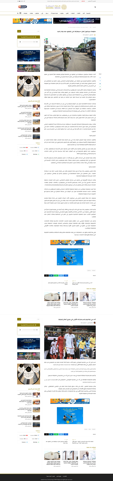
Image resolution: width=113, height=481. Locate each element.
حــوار (47, 13)
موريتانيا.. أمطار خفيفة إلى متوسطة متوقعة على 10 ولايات (25, 135)
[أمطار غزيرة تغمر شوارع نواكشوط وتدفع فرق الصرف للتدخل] (36, 129)
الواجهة (93, 270)
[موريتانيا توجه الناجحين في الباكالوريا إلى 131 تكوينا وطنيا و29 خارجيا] (36, 114)
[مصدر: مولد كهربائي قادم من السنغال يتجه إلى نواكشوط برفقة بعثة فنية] (36, 121)
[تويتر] (100, 80)
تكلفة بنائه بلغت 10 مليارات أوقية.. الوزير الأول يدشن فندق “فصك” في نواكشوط (82, 442)
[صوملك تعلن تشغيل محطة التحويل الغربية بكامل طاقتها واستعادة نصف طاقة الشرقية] (52, 296)
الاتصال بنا (65, 476)
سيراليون (89, 270)
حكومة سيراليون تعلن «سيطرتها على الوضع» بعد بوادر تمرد (57, 442)
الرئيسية (88, 13)
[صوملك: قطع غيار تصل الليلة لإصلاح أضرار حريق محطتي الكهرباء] (36, 106)
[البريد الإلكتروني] (100, 89)
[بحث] (18, 13)
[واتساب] (100, 86)
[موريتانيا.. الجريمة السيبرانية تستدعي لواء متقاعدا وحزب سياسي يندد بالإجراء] (88, 296)
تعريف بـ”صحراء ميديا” (50, 476)
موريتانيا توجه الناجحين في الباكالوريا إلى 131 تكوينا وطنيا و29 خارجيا (25, 114)
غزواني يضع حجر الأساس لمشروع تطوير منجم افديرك (58, 283)
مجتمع (37, 13)
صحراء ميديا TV (54, 13)
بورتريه (61, 13)
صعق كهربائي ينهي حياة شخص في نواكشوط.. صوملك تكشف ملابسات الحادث (70, 304)
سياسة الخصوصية (44, 479)
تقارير (67, 13)
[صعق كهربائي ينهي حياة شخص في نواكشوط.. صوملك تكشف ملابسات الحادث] (70, 296)
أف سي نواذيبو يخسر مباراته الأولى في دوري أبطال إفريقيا (82, 283)
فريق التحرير (59, 476)
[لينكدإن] (100, 83)
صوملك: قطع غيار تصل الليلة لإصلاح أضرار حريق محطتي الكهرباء (25, 106)
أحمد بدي (91, 35)
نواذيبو (86, 429)
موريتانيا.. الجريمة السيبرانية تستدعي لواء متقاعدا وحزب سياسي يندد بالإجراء (89, 304)
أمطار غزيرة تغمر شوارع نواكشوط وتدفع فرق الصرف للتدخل (25, 128)
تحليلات (73, 13)
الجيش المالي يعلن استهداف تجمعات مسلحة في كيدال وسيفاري (67, 1)
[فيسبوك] (100, 77)
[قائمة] (95, 7)
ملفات (31, 13)
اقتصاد (78, 13)
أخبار (84, 13)
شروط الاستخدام (51, 479)
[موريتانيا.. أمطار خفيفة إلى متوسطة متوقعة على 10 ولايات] (36, 136)
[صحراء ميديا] (56, 7)
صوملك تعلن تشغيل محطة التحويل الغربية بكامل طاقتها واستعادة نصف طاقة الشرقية (53, 304)
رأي (42, 13)
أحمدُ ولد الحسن (90, 323)
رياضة (90, 429)
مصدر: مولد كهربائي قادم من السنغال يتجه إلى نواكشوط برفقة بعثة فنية (25, 121)
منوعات (25, 13)
